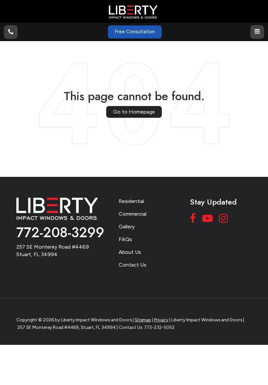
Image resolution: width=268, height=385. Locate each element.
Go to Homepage (134, 112)
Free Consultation (135, 32)
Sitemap (143, 319)
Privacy (161, 319)
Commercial (132, 214)
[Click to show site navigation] (257, 32)
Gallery (127, 226)
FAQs (125, 239)
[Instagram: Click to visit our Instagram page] (224, 220)
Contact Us (132, 265)
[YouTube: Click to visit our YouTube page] (208, 220)
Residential (131, 201)
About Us (130, 252)
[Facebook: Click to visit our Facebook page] (193, 220)
